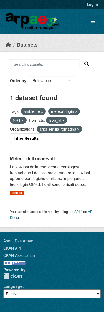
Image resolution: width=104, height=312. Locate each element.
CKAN (12, 276)
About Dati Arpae (18, 240)
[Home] (8, 44)
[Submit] (87, 64)
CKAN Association (19, 255)
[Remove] (42, 111)
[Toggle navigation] (92, 21)
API (77, 211)
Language (12, 286)
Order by (18, 80)
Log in (92, 4)
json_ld (17, 193)
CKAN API (12, 248)
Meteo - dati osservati (32, 158)
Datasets (27, 44)
